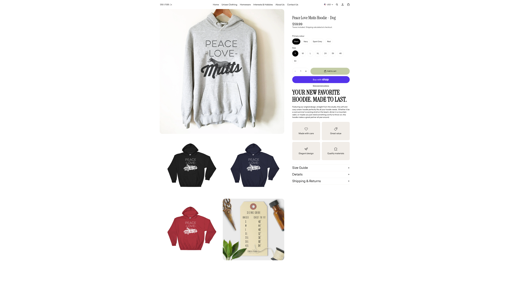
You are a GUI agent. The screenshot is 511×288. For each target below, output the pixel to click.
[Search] (337, 4)
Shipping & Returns (306, 181)
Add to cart (331, 71)
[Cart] (348, 4)
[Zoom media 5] (253, 229)
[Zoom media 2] (190, 166)
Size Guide (300, 168)
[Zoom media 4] (190, 229)
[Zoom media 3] (253, 166)
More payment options (321, 86)
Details (297, 174)
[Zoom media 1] (222, 71)
